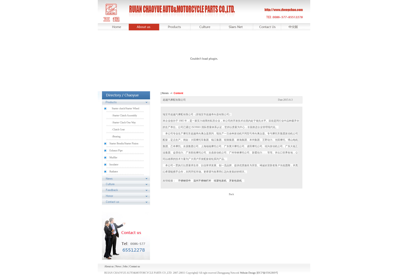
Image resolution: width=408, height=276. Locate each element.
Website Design (248, 272)
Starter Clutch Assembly (125, 115)
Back (231, 194)
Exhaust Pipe (116, 150)
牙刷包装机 (235, 180)
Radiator (113, 171)
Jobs (125, 266)
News (118, 266)
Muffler (113, 157)
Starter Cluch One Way (124, 122)
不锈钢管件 (184, 180)
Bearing (116, 136)
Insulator (113, 164)
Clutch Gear (119, 129)
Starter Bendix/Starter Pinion (123, 143)
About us (109, 266)
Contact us (134, 266)
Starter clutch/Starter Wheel (125, 108)
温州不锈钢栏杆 (202, 180)
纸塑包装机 (220, 180)
